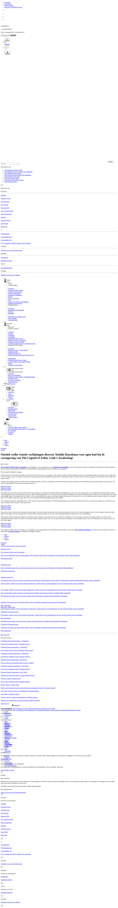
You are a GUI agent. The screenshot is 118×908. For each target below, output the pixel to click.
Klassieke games (13, 378)
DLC (9, 300)
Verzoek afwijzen (6, 792)
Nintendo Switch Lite (14, 353)
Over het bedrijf (27, 708)
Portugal (6, 738)
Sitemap (10, 434)
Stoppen (3, 759)
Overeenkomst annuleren (42, 710)
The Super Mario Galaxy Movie (17, 427)
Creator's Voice (12, 414)
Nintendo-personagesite (15, 303)
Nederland (7, 751)
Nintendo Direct (13, 409)
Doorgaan (9, 759)
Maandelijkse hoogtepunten (16, 310)
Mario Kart (4, 226)
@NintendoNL (5, 234)
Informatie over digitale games (17, 316)
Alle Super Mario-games (11, 178)
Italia (5, 721)
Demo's (10, 297)
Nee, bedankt (5, 770)
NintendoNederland (6, 268)
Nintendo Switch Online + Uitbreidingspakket (21, 377)
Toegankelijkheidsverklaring (67, 710)
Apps (9, 394)
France (6, 718)
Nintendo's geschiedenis (15, 365)
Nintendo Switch (6, 198)
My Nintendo (12, 430)
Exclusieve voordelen (14, 380)
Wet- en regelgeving (18, 710)
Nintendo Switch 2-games (15, 290)
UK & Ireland (8, 744)
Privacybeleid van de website (46, 708)
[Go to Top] (59, 437)
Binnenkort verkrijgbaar (15, 295)
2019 (5, 443)
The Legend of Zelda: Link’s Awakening (13, 467)
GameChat (11, 335)
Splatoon (3, 217)
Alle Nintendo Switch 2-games (13, 170)
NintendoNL (4, 257)
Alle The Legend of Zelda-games (14, 180)
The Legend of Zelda (7, 211)
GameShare (11, 337)
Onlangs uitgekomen (14, 293)
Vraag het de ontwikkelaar (15, 412)
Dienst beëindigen (30, 710)
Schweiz (6, 757)
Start (5, 440)
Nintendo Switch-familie (60, 467)
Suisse (6, 741)
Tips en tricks (12, 415)
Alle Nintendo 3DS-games (12, 176)
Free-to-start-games (13, 298)
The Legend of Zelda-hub (83, 530)
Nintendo (3, 195)
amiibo (10, 363)
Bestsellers (11, 313)
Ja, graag (11, 770)
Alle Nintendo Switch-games (12, 173)
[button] (60, 280)
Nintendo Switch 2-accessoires (17, 340)
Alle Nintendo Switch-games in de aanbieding (17, 175)
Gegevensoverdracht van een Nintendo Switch (21, 343)
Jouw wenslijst (12, 318)
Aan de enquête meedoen (18, 792)
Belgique (7, 724)
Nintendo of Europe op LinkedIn (10, 275)
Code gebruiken (12, 320)
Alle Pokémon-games (10, 181)
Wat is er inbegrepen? (14, 375)
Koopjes (10, 312)
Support (20, 708)
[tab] (59, 705)
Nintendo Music (13, 382)
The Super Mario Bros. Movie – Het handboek (21, 429)
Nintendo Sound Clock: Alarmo (17, 360)
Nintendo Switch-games (15, 292)
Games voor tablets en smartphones (18, 302)
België (6, 711)
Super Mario (4, 223)
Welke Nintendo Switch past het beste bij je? (21, 355)
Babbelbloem (12, 358)
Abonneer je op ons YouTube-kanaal (11, 250)
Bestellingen (8, 4)
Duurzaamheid (54, 710)
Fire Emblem (4, 205)
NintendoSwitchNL (6, 261)
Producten (11, 395)
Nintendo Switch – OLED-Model (18, 350)
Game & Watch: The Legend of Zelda (19, 362)
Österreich (7, 752)
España (6, 716)
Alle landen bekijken (10, 738)
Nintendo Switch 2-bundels (16, 342)
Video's (10, 397)
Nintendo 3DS (5, 208)
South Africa (8, 736)
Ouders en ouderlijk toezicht (9, 708)
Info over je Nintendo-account (13, 7)
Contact (78, 710)
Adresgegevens (8, 5)
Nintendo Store (5, 201)
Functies (10, 333)
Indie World (11, 410)
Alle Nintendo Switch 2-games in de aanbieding (18, 172)
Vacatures (11, 432)
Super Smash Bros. (6, 214)
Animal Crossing (6, 220)
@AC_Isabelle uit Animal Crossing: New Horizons (16, 243)
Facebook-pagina (13, 531)
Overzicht (7, 2)
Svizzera (6, 760)
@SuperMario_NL (6, 240)
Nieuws (6, 442)
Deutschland (8, 715)
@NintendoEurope (6, 237)
